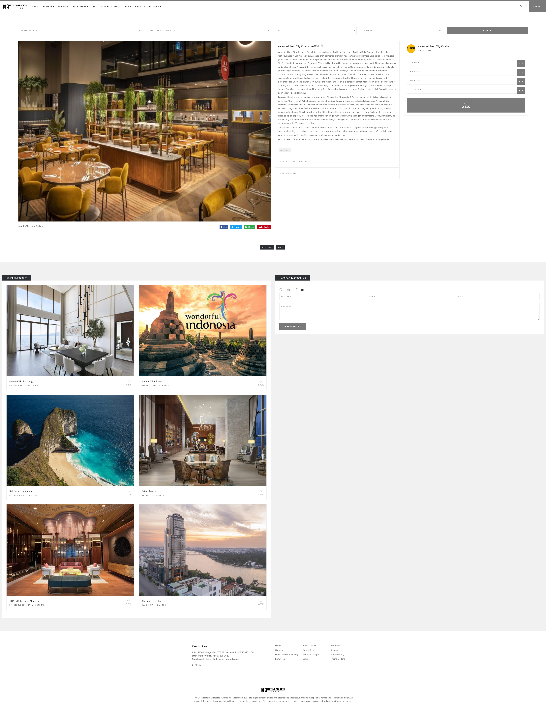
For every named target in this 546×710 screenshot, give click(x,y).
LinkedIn (265, 227)
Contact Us (154, 6)
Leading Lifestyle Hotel (294, 162)
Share (251, 227)
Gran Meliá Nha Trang (21, 381)
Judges (334, 650)
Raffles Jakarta (149, 491)
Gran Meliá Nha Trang (26, 386)
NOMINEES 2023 (288, 173)
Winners (63, 6)
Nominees (48, 6)
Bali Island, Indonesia (20, 491)
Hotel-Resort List (84, 6)
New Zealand (37, 226)
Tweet (236, 227)
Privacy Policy (337, 654)
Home (35, 6)
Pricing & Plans (338, 659)
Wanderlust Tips (259, 701)
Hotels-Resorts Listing (286, 654)
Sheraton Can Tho (151, 600)
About (139, 6)
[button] (80, 30)
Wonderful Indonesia (153, 381)
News (128, 6)
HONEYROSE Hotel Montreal (24, 600)
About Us (335, 645)
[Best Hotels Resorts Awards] (15, 4)
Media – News (309, 645)
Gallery (105, 6)
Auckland (284, 150)
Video (117, 6)
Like (224, 227)
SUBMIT (537, 6)
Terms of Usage (311, 654)
